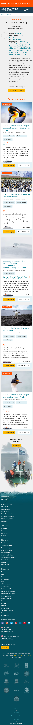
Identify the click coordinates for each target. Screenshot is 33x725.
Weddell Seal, (14, 52)
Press (2, 581)
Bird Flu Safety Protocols (8, 591)
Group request (5, 615)
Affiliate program (6, 584)
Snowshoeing (5, 564)
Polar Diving (4, 543)
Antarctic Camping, (16, 44)
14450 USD (23, 366)
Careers (3, 605)
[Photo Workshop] (4, 143)
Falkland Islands (21, 136)
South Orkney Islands (7, 518)
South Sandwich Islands (8, 514)
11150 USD (24, 165)
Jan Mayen (4, 533)
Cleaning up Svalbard (7, 555)
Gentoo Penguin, (15, 50)
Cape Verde (4, 506)
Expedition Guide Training (8, 593)
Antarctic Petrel (22, 54)
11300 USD (23, 432)
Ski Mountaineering (6, 545)
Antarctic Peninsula (9, 136)
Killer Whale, (26, 50)
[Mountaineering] (14, 277)
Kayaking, (27, 44)
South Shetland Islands (7, 516)
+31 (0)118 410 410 (6, 630)
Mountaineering (5, 548)
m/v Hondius (17, 39)
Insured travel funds (6, 598)
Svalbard (3, 535)
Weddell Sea (4, 499)
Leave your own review (16, 90)
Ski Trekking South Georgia (8, 557)
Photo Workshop (5, 552)
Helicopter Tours (5, 560)
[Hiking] (7, 277)
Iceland (3, 531)
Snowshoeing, (23, 42)
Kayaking (3, 562)
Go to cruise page (9, 165)
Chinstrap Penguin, (16, 48)
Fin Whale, (27, 48)
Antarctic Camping (6, 550)
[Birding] (4, 410)
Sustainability (5, 586)
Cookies (16, 719)
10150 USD (24, 299)
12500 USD (23, 232)
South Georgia (8, 139)
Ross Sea (4, 521)
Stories (3, 577)
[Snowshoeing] (18, 277)
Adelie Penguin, (22, 46)
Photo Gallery (5, 579)
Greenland (4, 528)
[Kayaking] (11, 277)
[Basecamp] (25, 277)
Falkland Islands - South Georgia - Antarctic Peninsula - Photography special (16, 128)
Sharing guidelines (6, 596)
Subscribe (5, 647)
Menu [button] (28, 10)
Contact (3, 603)
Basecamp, (13, 46)
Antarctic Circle (5, 502)
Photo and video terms (7, 601)
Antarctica (18, 33)
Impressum (4, 613)
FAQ (2, 574)
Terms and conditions (7, 610)
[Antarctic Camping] (4, 277)
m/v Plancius (26, 161)
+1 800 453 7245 (6, 638)
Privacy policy (5, 608)
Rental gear (4, 572)
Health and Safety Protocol (8, 589)
